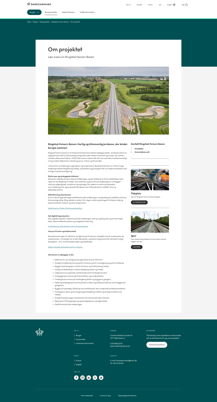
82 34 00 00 (118, 363)
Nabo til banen (68, 12)
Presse (150, 5)
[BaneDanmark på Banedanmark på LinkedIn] (88, 379)
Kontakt (139, 5)
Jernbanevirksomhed (84, 343)
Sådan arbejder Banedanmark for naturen (65, 247)
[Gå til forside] (43, 355)
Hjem (29, 22)
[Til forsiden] (39, 4)
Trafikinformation (87, 12)
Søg (183, 5)
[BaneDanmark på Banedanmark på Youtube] (101, 379)
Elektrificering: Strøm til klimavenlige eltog (65, 208)
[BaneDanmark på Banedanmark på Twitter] (95, 379)
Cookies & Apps (105, 396)
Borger (35, 22)
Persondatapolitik (87, 396)
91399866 (139, 149)
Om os (128, 5)
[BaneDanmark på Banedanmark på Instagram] (82, 379)
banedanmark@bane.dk (126, 360)
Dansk (78, 360)
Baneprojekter (51, 12)
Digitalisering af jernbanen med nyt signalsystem (68, 226)
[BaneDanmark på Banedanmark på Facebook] (76, 379)
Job (160, 5)
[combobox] (34, 12)
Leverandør (80, 339)
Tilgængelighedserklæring (127, 396)
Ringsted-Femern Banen (60, 22)
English (169, 5)
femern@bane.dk (142, 152)
